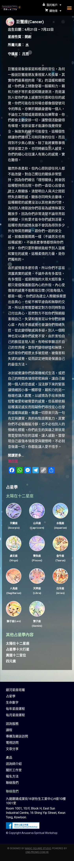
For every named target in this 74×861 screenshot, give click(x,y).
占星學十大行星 (17, 649)
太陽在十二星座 (17, 643)
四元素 (11, 661)
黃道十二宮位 (16, 655)
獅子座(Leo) (14, 621)
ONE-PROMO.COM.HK (37, 852)
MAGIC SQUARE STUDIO (38, 848)
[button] (69, 8)
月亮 (25, 54)
